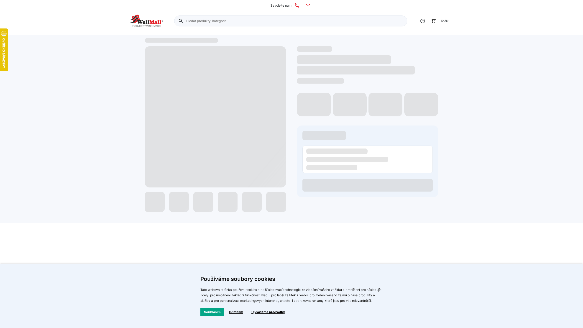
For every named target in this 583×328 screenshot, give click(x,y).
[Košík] (433, 21)
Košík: (445, 21)
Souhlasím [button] (212, 312)
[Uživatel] (422, 21)
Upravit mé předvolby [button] (268, 312)
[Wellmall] (146, 21)
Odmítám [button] (236, 312)
